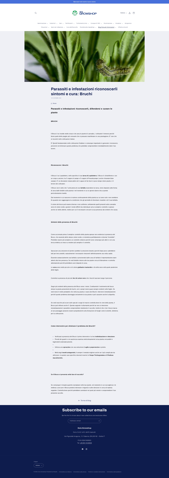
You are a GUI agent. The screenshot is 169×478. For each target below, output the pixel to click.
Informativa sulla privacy (79, 471)
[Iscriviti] (99, 421)
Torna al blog (86, 400)
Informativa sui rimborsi (65, 471)
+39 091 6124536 (86, 443)
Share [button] (54, 103)
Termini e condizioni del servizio (96, 471)
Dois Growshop (42, 471)
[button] (36, 13)
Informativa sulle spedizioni (114, 471)
